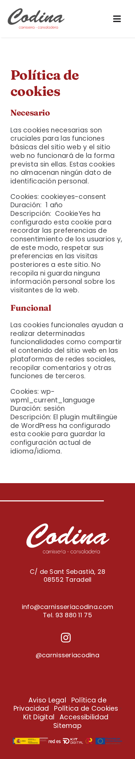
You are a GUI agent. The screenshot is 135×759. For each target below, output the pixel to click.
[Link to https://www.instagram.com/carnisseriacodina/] (66, 637)
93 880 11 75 (73, 615)
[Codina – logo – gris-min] (36, 10)
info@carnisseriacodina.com (67, 606)
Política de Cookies (86, 708)
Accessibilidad (84, 717)
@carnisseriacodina (67, 655)
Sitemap (67, 725)
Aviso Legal (47, 700)
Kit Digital (38, 717)
